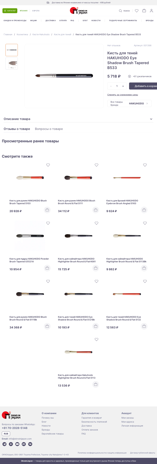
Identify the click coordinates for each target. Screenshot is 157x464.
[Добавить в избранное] (48, 165)
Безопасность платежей (94, 421)
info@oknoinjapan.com (20, 438)
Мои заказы (127, 417)
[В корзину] (47, 210)
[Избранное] (137, 11)
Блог (85, 20)
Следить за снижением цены (122, 94)
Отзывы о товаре (17, 129)
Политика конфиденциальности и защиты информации (102, 453)
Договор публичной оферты (142, 453)
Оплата (63, 20)
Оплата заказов (90, 429)
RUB (6, 433)
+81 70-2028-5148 (14, 428)
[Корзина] (144, 11)
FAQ (72, 20)
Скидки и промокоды (15, 20)
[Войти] (151, 11)
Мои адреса (127, 421)
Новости (95, 20)
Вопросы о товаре (49, 129)
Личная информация (132, 425)
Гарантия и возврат (92, 417)
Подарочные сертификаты (123, 20)
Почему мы (48, 417)
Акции (33, 20)
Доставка (51, 20)
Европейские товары (53, 433)
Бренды (150, 20)
